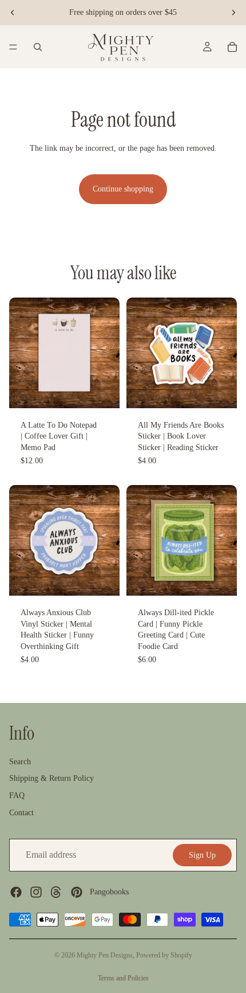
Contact (21, 812)
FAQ (17, 795)
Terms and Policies (123, 978)
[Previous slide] (12, 12)
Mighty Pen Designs (105, 955)
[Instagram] (36, 891)
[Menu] (13, 47)
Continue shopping (123, 189)
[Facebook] (16, 891)
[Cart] (232, 47)
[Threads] (56, 891)
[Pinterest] (77, 891)
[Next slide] (233, 12)
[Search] (37, 47)
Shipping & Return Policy (51, 778)
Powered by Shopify (164, 955)
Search (20, 761)
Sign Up (202, 854)
